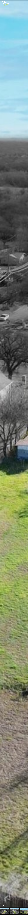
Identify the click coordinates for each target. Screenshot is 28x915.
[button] (14, 911)
